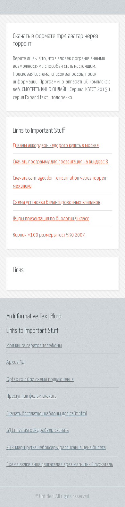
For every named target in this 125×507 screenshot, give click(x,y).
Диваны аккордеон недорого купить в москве (56, 145)
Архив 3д (15, 362)
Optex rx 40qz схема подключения (40, 379)
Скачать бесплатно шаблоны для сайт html (46, 413)
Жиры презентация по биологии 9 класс (51, 218)
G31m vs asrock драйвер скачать (37, 430)
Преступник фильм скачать (31, 396)
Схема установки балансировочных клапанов (56, 202)
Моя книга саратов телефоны (34, 345)
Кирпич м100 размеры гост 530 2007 (49, 235)
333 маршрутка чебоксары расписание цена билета (56, 447)
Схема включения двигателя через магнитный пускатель (59, 464)
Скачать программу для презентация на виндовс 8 (60, 161)
